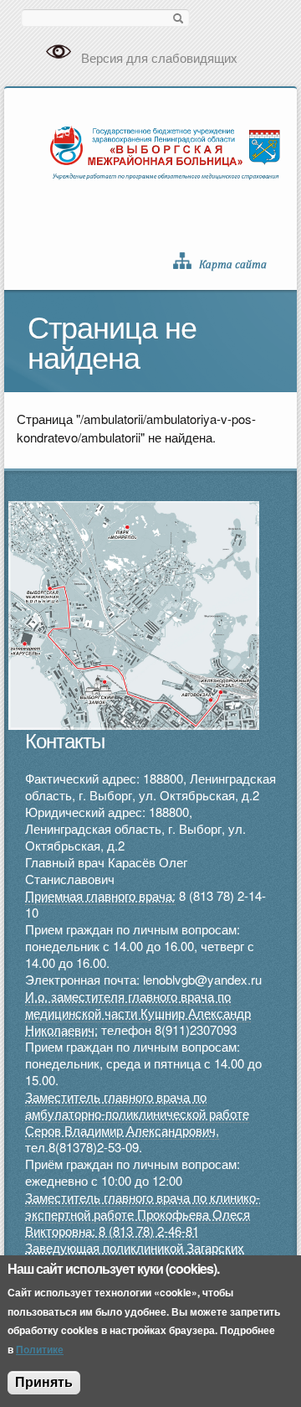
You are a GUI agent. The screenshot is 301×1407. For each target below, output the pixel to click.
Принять (44, 1382)
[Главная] (165, 150)
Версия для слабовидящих (159, 57)
